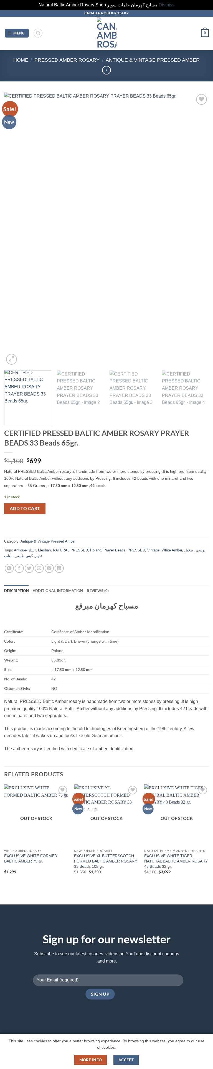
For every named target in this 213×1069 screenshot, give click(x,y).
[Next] (198, 229)
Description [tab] (16, 590)
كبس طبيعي (24, 556)
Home (20, 60)
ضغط (189, 550)
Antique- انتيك (25, 550)
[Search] (38, 33)
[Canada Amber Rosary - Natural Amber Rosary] (106, 33)
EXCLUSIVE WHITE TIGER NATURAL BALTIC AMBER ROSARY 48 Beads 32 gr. (176, 861)
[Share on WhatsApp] (9, 568)
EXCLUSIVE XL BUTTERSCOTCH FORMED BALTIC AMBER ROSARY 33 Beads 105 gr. (105, 861)
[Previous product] (106, 70)
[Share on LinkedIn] (59, 568)
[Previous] (15, 229)
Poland (95, 550)
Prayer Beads (114, 550)
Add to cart (25, 508)
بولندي (201, 550)
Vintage (153, 550)
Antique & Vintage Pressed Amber (153, 60)
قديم (38, 556)
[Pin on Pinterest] (49, 568)
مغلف (8, 556)
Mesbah (44, 550)
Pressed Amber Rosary (67, 60)
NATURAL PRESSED (70, 550)
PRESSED (136, 550)
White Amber (172, 550)
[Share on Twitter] (29, 568)
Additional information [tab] (58, 590)
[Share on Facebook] (19, 568)
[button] (17, 33)
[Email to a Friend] (39, 568)
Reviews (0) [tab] (98, 590)
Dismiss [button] (166, 5)
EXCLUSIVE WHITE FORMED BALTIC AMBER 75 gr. (30, 858)
